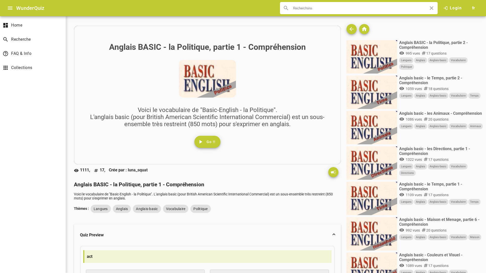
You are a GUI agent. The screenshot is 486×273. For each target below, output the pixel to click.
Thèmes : (81, 209)
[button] (207, 235)
